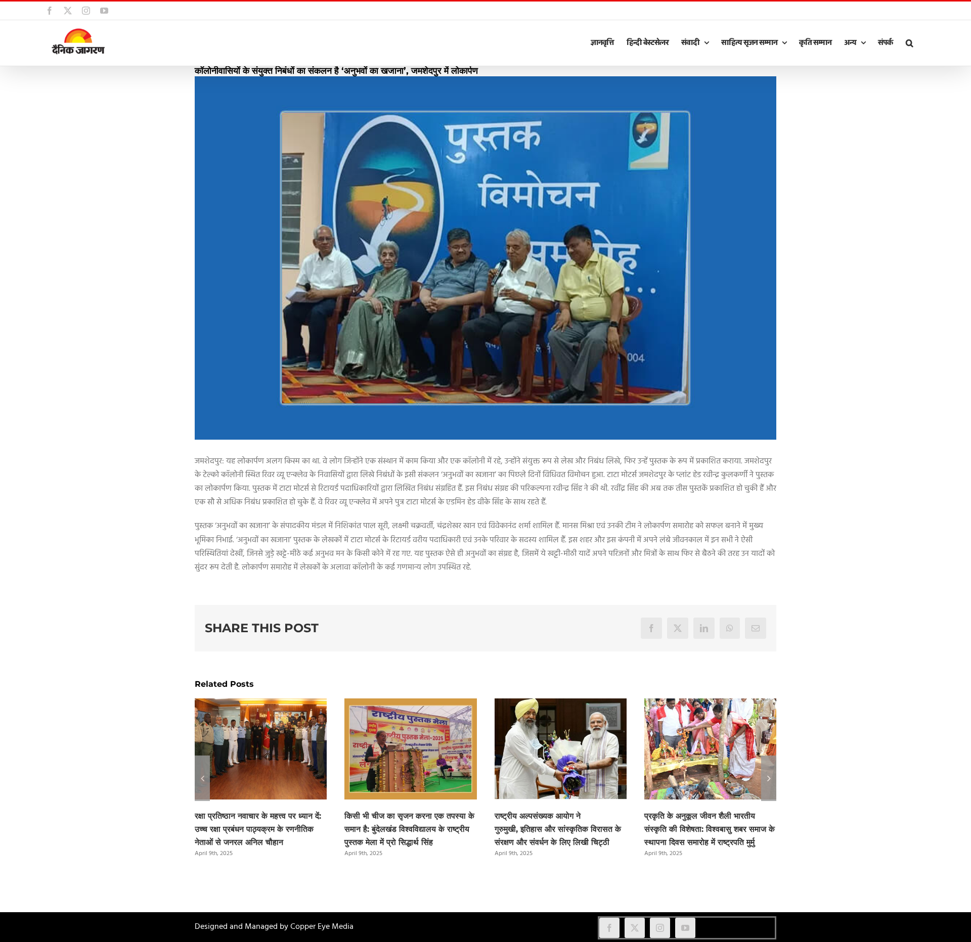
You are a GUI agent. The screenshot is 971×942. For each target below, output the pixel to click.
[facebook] (609, 928)
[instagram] (660, 928)
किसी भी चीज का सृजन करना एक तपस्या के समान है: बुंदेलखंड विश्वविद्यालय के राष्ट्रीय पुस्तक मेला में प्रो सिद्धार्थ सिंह (409, 829)
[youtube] (685, 928)
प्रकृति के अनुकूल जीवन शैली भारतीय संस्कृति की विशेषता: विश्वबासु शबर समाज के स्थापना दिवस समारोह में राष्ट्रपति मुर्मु (709, 829)
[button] (909, 43)
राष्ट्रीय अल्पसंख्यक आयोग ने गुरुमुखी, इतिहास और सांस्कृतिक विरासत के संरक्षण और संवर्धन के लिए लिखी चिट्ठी (558, 829)
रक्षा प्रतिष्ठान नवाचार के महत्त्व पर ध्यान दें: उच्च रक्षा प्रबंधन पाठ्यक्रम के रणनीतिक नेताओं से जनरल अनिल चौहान (258, 829)
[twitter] (635, 928)
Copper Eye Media (322, 926)
